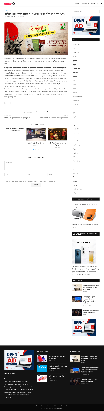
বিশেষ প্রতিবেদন (77, 161)
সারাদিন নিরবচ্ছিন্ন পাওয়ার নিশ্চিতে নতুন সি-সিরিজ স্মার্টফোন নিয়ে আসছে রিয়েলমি (91, 287)
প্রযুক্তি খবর (76, 133)
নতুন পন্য (75, 125)
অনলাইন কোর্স (76, 45)
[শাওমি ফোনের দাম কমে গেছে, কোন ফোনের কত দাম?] (42, 358)
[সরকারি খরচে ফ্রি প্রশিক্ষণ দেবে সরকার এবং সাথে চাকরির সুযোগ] (42, 368)
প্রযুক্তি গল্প (76, 137)
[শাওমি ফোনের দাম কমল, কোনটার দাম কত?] (42, 378)
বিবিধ (74, 157)
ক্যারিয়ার (75, 77)
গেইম (74, 85)
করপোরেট (75, 73)
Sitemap (56, 405)
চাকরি (74, 89)
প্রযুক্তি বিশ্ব (76, 141)
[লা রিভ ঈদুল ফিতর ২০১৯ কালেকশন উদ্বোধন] (57, 134)
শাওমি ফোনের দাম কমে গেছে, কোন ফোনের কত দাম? (57, 357)
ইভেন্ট (11, 10)
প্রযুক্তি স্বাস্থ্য (76, 145)
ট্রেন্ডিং (74, 117)
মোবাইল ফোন (85, 3)
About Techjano (48, 405)
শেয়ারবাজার (75, 181)
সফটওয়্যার (75, 185)
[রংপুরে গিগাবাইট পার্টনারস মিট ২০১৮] (36, 134)
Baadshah (12, 16)
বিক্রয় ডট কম (7, 103)
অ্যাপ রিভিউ (76, 53)
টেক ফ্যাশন (76, 101)
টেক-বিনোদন (76, 105)
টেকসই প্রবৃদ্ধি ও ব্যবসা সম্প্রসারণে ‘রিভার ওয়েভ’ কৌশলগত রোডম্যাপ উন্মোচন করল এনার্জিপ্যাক (91, 300)
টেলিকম (75, 109)
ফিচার (74, 149)
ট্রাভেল (75, 113)
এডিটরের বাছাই (76, 69)
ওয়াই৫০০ (89, 274)
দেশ (74, 121)
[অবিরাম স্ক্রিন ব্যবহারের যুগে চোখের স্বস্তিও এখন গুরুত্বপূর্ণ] (77, 312)
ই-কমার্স (6, 10)
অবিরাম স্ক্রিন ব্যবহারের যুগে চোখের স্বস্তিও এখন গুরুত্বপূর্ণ (91, 311)
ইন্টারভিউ (75, 61)
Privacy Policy (64, 405)
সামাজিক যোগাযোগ (77, 189)
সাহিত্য (75, 193)
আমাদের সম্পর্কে (94, 3)
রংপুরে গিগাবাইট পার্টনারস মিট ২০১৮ (36, 143)
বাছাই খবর (75, 153)
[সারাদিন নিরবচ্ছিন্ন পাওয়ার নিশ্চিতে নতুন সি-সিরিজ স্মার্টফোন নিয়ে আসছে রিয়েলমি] (77, 287)
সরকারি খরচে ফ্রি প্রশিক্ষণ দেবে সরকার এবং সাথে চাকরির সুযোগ (58, 367)
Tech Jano (51, 408)
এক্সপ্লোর (77, 3)
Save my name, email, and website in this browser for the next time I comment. (30, 181)
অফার (74, 49)
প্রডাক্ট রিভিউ (76, 129)
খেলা (74, 81)
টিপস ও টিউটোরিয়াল (77, 97)
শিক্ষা (74, 177)
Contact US (39, 405)
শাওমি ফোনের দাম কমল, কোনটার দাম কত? (57, 377)
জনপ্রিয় (75, 93)
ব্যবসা (74, 165)
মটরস (74, 169)
